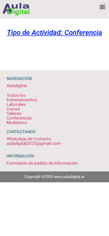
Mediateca (17, 122)
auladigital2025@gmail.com (34, 143)
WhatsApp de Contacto (29, 138)
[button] (102, 7)
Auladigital (17, 85)
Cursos (13, 108)
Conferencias (19, 118)
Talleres (14, 113)
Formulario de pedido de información (42, 163)
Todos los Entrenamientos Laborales (22, 100)
